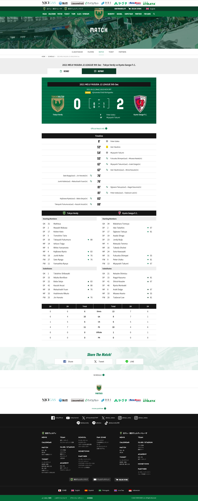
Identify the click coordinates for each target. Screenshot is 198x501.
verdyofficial (59, 418)
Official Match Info (97, 128)
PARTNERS (122, 52)
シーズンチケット (46, 462)
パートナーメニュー (83, 461)
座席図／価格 (123, 462)
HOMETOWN (129, 14)
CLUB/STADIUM (77, 52)
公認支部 (62, 458)
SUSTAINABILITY (120, 9)
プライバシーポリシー (77, 498)
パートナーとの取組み (84, 467)
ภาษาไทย (121, 490)
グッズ (98, 444)
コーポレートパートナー (84, 459)
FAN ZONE (147, 14)
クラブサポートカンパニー (85, 465)
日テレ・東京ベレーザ (54, 9)
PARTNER (138, 14)
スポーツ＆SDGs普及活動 (85, 444)
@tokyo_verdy (126, 418)
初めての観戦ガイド (47, 454)
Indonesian (136, 490)
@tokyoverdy (85, 423)
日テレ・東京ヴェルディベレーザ (135, 433)
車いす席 (44, 468)
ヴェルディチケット (103, 479)
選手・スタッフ (64, 440)
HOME (43, 56)
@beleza (98, 423)
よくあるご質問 (46, 498)
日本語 (64, 490)
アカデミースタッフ (65, 470)
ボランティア (63, 456)
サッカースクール (83, 440)
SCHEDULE (51, 56)
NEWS (45, 14)
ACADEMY (111, 14)
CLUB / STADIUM (83, 14)
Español (91, 490)
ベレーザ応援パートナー (144, 474)
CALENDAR (52, 14)
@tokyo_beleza (110, 418)
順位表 (43, 452)
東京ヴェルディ (50, 433)
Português (105, 490)
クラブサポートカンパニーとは (86, 463)
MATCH (60, 14)
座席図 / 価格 (45, 464)
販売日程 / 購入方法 (47, 466)
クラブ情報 (63, 450)
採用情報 (90, 498)
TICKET (67, 14)
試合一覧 (44, 450)
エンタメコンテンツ (102, 446)
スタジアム (63, 452)
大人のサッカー (82, 442)
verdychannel (74, 418)
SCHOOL (119, 14)
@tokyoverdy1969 (114, 423)
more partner (97, 408)
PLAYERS (91, 52)
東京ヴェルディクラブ (75, 9)
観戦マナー (63, 454)
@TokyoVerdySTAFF (92, 418)
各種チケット (45, 470)
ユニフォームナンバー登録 (67, 442)
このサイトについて (61, 498)
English (152, 9)
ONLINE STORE (137, 9)
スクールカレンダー (83, 446)
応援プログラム (101, 448)
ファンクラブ (100, 440)
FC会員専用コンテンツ (102, 442)
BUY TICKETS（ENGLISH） (49, 472)
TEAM (74, 14)
